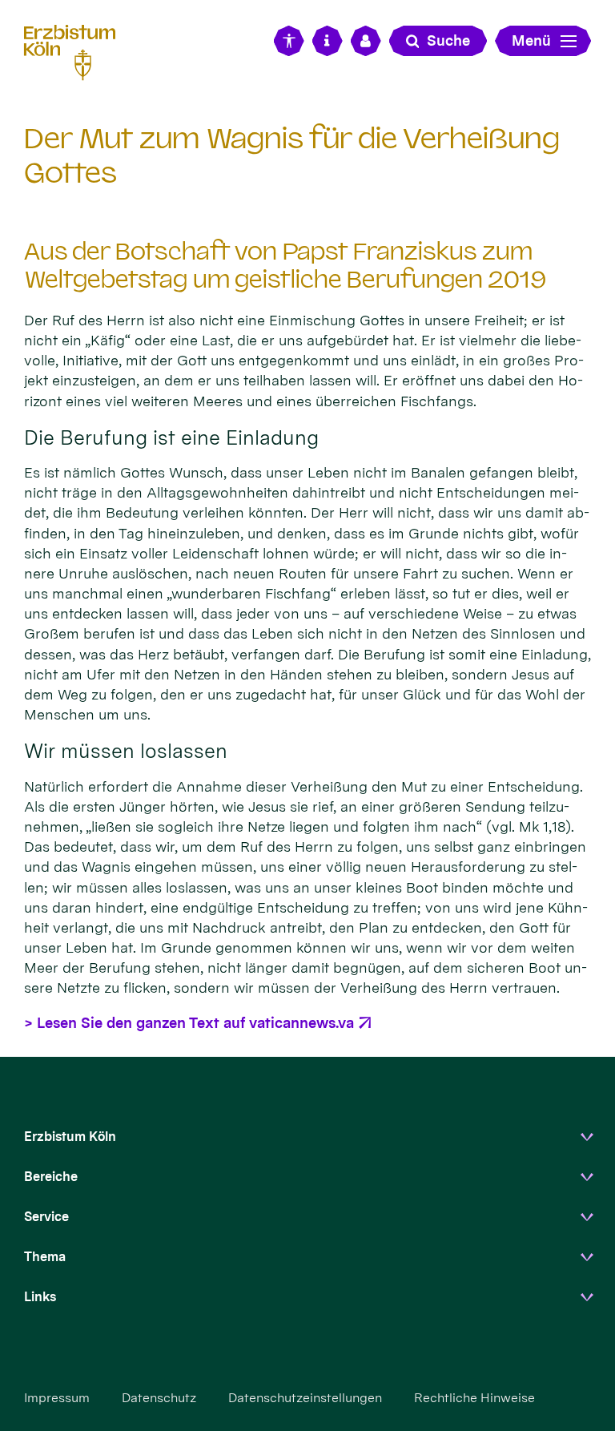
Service (46, 1216)
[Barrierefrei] (289, 41)
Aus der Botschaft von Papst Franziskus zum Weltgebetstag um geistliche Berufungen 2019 (285, 265)
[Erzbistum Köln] (76, 50)
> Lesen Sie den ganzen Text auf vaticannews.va (189, 1022)
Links (40, 1296)
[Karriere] (366, 41)
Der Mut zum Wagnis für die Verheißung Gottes (292, 155)
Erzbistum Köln (70, 1136)
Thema (45, 1256)
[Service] (327, 41)
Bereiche (51, 1176)
